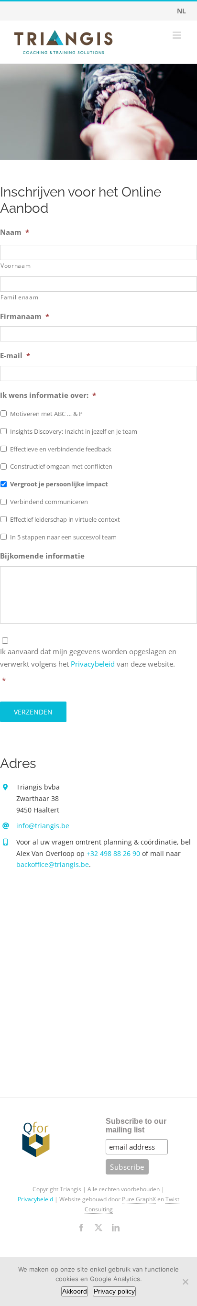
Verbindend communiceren (49, 501)
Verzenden (33, 711)
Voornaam (15, 266)
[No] (185, 1281)
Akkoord (74, 1291)
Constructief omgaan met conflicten (61, 466)
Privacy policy (114, 1291)
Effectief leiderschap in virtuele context (65, 519)
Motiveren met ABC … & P (46, 413)
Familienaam (19, 297)
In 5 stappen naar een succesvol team (63, 537)
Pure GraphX (139, 1199)
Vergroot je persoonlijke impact (59, 484)
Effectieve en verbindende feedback (60, 449)
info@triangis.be (42, 825)
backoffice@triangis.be (52, 864)
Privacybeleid (93, 664)
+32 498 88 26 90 (113, 853)
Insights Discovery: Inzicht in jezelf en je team (73, 431)
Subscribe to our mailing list (136, 1125)
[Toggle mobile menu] (178, 35)
